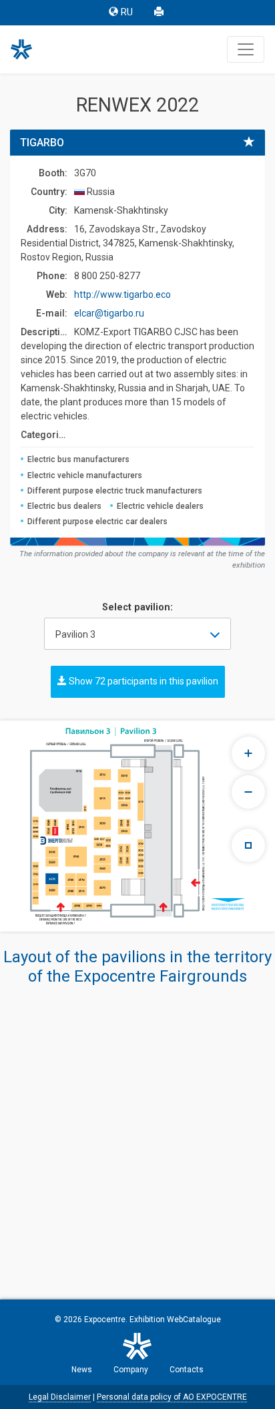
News (81, 1369)
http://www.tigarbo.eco (122, 294)
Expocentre (104, 1319)
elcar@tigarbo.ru (109, 313)
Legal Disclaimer (60, 1397)
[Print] (160, 12)
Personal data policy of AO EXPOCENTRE (172, 1397)
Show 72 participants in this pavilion (142, 681)
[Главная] (27, 49)
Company (130, 1369)
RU (127, 12)
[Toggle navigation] (245, 49)
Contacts (187, 1369)
